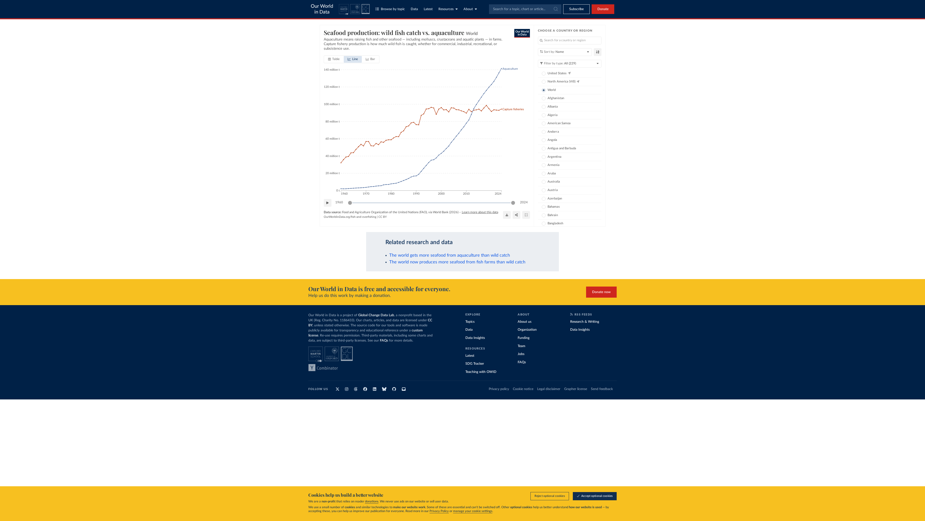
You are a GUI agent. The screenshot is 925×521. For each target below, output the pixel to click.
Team (521, 346)
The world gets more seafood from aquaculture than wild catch (449, 255)
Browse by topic (393, 9)
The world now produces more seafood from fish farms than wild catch (457, 262)
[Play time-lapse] (327, 203)
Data (414, 9)
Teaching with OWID (480, 372)
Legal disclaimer (548, 389)
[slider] (350, 203)
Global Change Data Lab (376, 315)
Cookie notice (523, 389)
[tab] (334, 59)
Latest (428, 9)
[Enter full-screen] (526, 215)
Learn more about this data (480, 212)
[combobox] (525, 9)
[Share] (516, 215)
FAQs (384, 340)
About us (524, 321)
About (468, 9)
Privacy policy (499, 389)
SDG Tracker (474, 363)
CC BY (382, 216)
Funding (523, 338)
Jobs (521, 354)
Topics (470, 321)
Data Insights (475, 338)
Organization (527, 329)
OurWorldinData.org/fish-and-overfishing (350, 216)
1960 (339, 202)
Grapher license (575, 389)
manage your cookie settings (472, 511)
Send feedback (602, 389)
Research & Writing (584, 321)
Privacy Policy (439, 511)
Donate (602, 9)
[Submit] (555, 9)
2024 (524, 202)
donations (371, 501)
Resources (446, 9)
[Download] (507, 215)
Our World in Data (322, 9)
